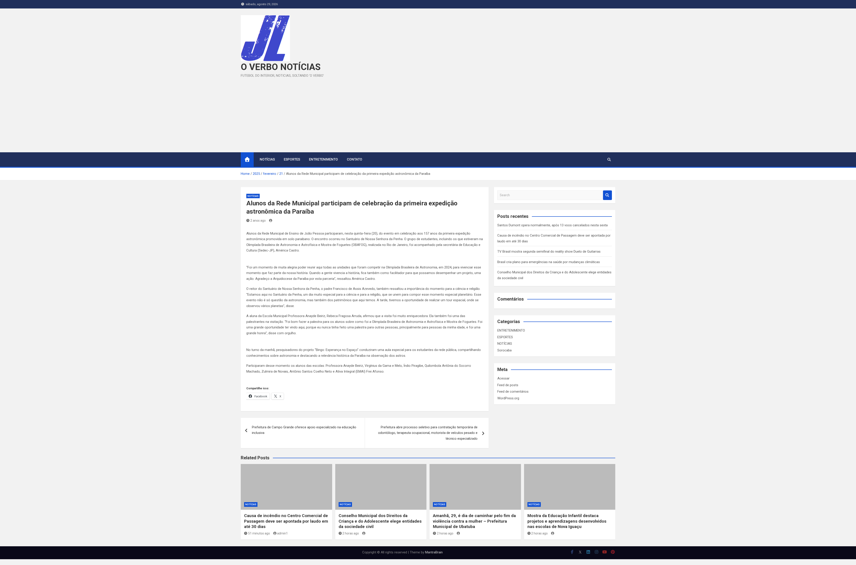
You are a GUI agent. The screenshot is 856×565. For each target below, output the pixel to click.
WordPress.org (508, 398)
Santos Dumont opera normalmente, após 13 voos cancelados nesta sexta (552, 225)
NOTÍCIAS (267, 159)
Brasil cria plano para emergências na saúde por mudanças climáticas (548, 262)
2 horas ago (350, 533)
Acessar (503, 378)
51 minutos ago (259, 533)
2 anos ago (258, 220)
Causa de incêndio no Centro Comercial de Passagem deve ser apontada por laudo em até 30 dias (286, 521)
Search (607, 195)
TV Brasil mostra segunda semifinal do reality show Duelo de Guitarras (549, 252)
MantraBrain (434, 552)
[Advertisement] (428, 112)
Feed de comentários (513, 392)
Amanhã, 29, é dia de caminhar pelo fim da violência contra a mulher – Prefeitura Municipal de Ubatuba (474, 521)
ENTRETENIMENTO (323, 159)
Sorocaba (504, 350)
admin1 (282, 533)
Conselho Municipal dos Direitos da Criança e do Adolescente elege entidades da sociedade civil (380, 521)
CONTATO (354, 159)
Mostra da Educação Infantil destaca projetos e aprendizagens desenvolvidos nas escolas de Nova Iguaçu (566, 521)
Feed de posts (507, 385)
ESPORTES (292, 159)
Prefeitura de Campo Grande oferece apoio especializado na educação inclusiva (304, 430)
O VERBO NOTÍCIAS (281, 67)
